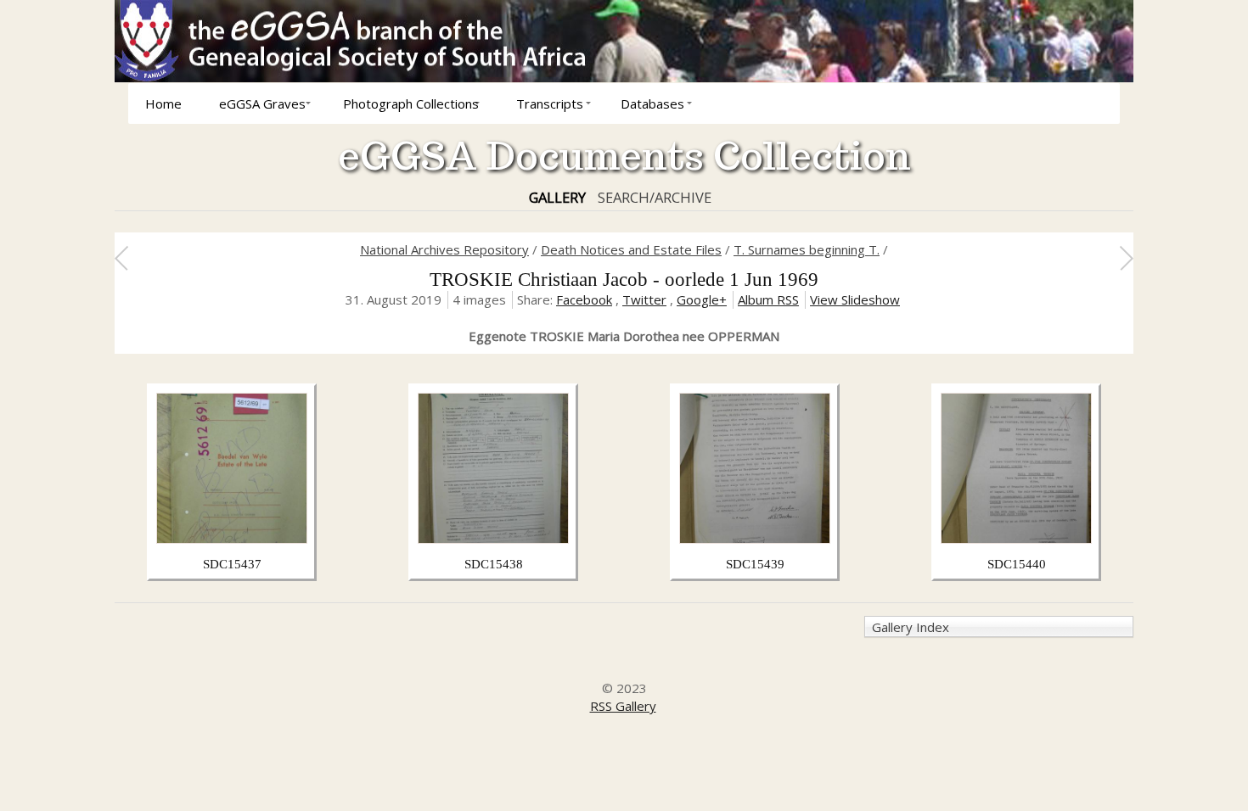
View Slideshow (855, 299)
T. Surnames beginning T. (807, 249)
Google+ (702, 299)
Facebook (584, 299)
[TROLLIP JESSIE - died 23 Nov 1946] (121, 258)
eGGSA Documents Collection (624, 156)
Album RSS (768, 299)
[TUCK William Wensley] (1126, 258)
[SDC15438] (493, 538)
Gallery (557, 197)
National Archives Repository (444, 249)
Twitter (644, 299)
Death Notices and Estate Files (631, 249)
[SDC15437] (231, 538)
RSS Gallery (623, 705)
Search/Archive (654, 197)
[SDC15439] (754, 538)
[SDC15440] (1016, 538)
